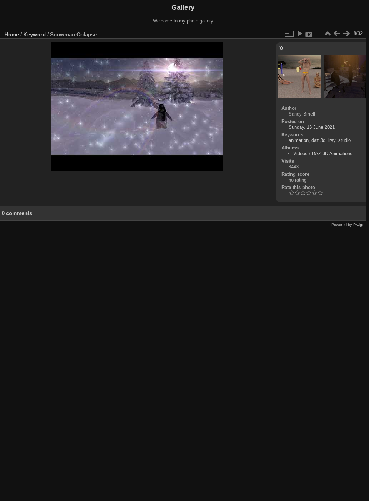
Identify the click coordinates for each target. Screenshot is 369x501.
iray (331, 140)
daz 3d (318, 140)
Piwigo (358, 225)
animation (299, 140)
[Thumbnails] (327, 33)
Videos (300, 153)
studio (344, 140)
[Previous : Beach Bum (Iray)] (336, 33)
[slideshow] (299, 33)
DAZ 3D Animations (332, 153)
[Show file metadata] (309, 33)
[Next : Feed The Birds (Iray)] (346, 33)
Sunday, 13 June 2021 (312, 127)
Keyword (34, 34)
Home (11, 34)
